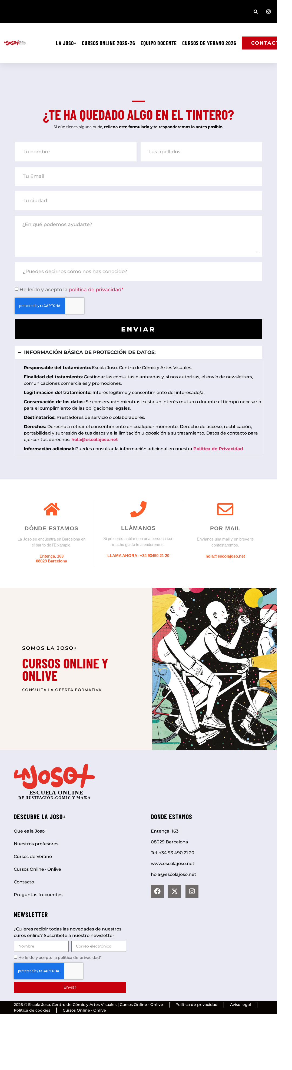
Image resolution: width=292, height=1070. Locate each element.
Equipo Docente (159, 43)
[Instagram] (191, 891)
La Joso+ (66, 43)
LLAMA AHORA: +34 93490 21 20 (138, 555)
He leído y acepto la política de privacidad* (60, 957)
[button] (256, 11)
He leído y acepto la (71, 290)
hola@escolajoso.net (225, 556)
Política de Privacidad (218, 448)
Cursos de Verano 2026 (209, 43)
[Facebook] (157, 891)
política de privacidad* (96, 290)
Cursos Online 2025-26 (108, 43)
